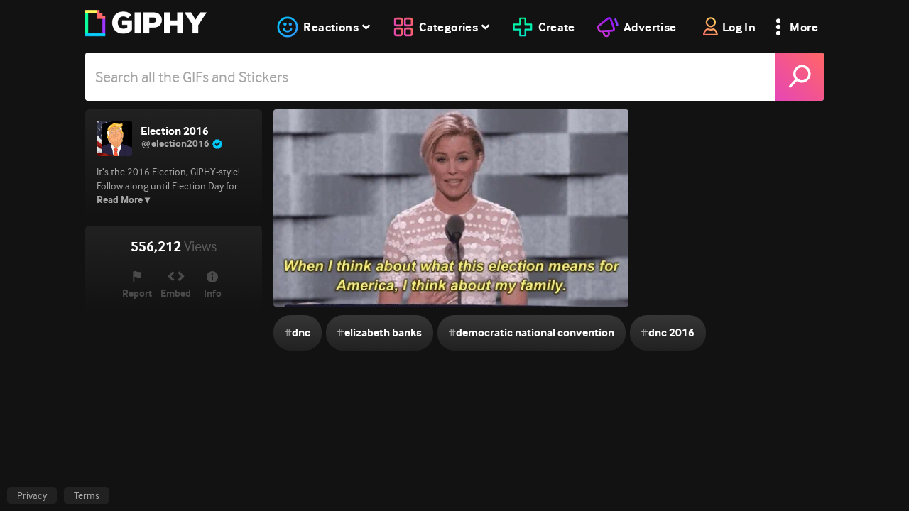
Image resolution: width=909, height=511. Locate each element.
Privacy (32, 495)
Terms (86, 495)
